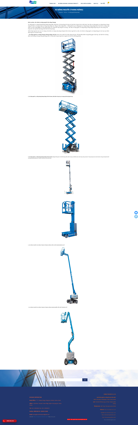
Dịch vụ (96, 3)
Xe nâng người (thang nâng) (73, 12)
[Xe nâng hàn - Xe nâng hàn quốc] (31, 2)
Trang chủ (52, 3)
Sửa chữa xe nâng (86, 3)
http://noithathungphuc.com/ (110, 419)
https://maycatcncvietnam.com (40, 416)
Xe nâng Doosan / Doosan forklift (68, 3)
